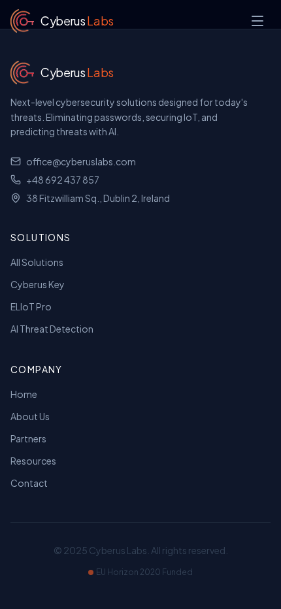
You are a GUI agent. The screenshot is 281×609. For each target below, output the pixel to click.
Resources (33, 461)
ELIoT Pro (31, 306)
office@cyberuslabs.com (81, 161)
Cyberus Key (37, 284)
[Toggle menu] (257, 21)
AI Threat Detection (51, 329)
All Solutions (36, 262)
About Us (30, 416)
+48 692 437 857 (62, 180)
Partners (28, 438)
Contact (29, 483)
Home (23, 394)
